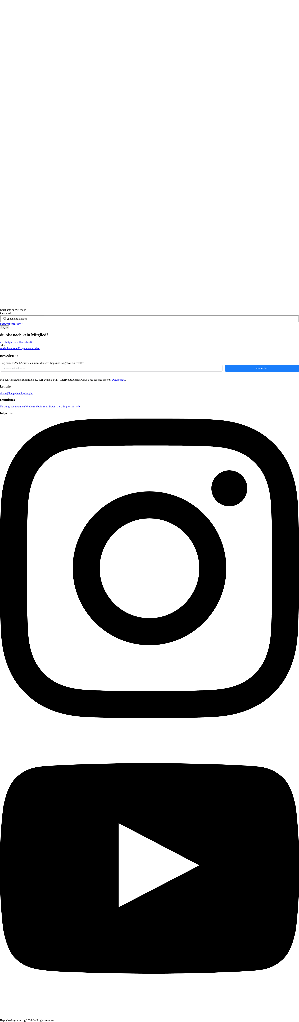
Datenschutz (118, 379)
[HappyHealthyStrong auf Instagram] (149, 717)
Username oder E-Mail (13, 309)
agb (78, 406)
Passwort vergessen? (11, 323)
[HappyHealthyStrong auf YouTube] (149, 1017)
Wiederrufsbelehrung (37, 406)
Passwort (5, 313)
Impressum (69, 406)
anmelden (262, 368)
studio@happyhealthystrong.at (16, 393)
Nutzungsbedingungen (12, 406)
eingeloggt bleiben (17, 318)
